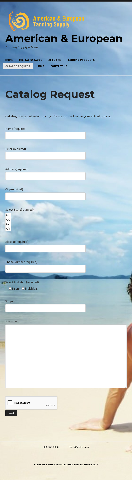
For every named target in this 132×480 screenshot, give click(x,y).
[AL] (8, 215)
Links (40, 66)
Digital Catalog (30, 60)
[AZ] (8, 224)
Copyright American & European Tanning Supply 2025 (66, 464)
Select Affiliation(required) (22, 282)
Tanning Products (81, 60)
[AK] (8, 219)
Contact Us (59, 66)
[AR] (8, 228)
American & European (64, 38)
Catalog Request (17, 66)
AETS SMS (55, 60)
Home (9, 60)
